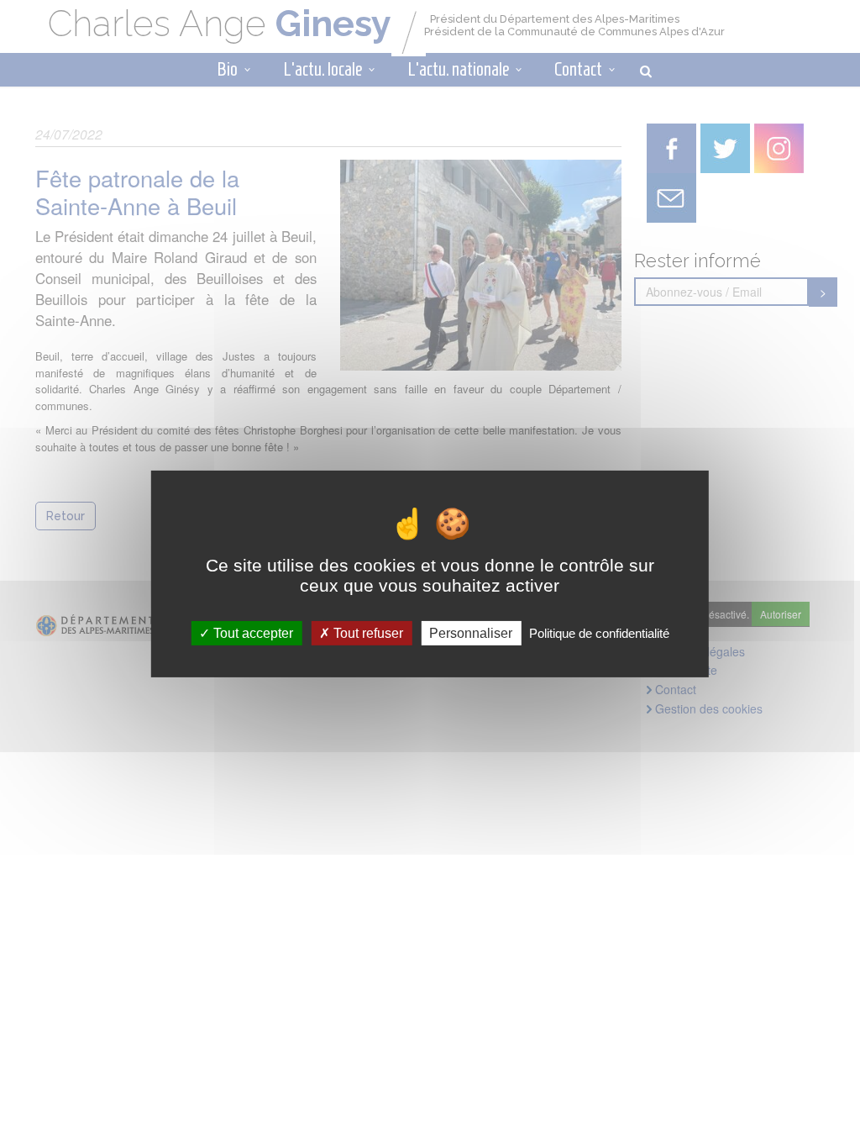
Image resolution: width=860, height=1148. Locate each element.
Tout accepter (251, 633)
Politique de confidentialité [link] (599, 633)
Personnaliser (470, 633)
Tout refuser (366, 633)
